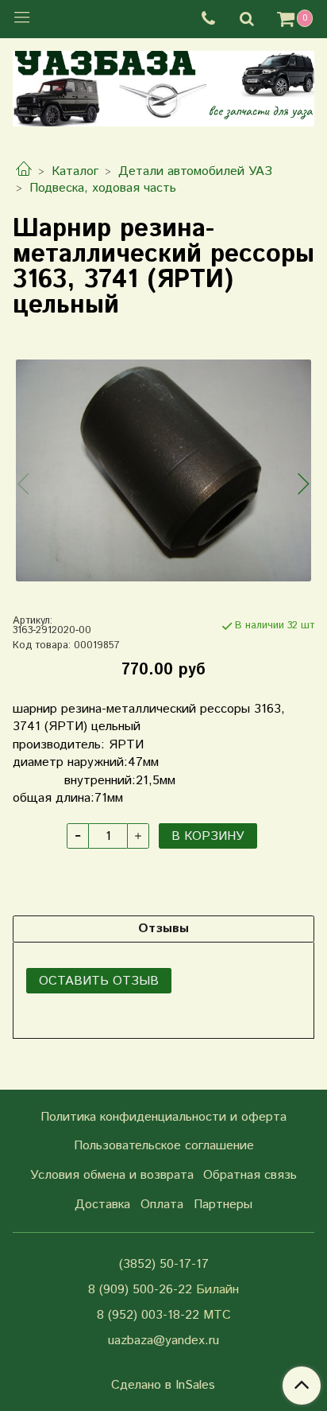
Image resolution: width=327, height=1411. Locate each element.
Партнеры (223, 1204)
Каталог (75, 171)
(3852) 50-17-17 (164, 1264)
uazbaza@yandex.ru (163, 1340)
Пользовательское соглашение (164, 1146)
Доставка (102, 1204)
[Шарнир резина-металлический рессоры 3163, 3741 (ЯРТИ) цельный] (163, 470)
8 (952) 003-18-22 (148, 1315)
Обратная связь (250, 1175)
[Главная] (24, 171)
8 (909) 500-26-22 (140, 1290)
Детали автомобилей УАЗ (195, 171)
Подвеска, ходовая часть (102, 188)
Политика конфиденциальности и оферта (163, 1117)
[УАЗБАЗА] (163, 85)
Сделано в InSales (163, 1385)
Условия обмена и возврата (112, 1175)
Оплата (161, 1204)
